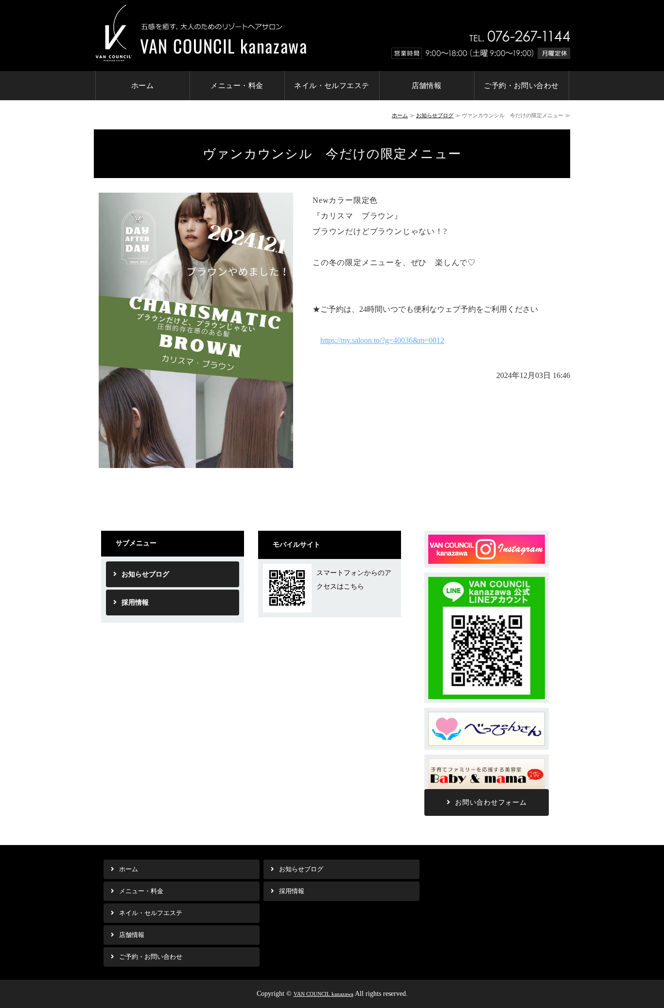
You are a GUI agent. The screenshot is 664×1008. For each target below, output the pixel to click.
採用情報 (135, 602)
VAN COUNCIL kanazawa (323, 994)
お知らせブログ (435, 115)
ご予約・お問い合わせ (521, 86)
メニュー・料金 (236, 86)
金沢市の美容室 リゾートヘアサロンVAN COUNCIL (200, 31)
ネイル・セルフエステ (331, 86)
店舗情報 (427, 86)
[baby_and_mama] (486, 788)
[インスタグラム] (486, 560)
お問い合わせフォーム (490, 802)
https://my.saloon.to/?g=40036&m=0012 (382, 340)
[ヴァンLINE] (486, 695)
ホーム (142, 86)
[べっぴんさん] (486, 742)
